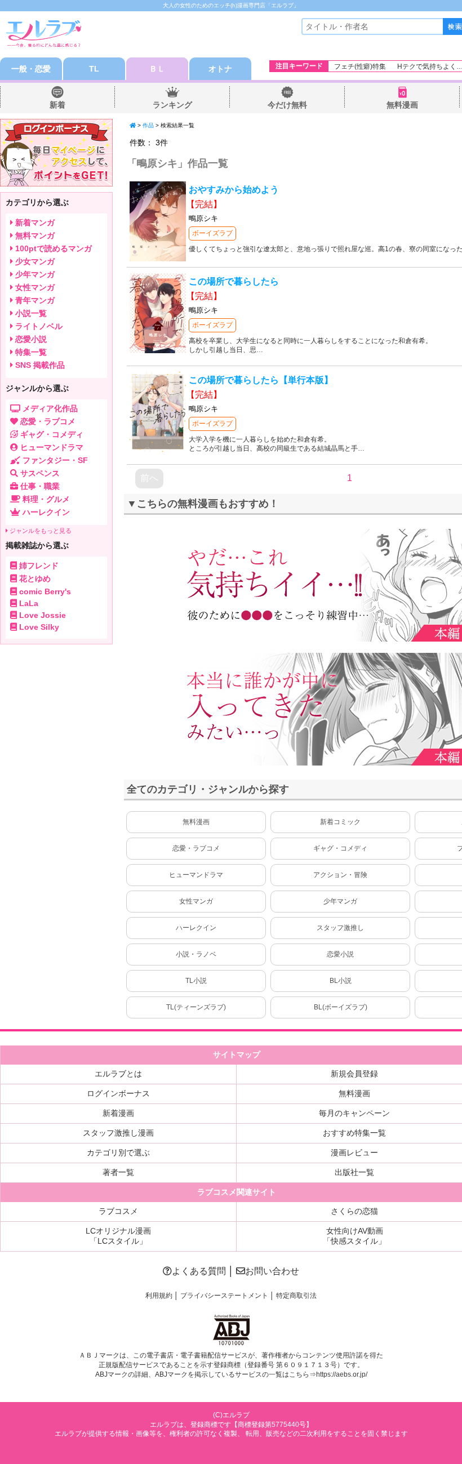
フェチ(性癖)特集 (360, 66)
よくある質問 (199, 1271)
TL (94, 68)
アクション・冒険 (340, 875)
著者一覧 (118, 1172)
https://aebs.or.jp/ (341, 1374)
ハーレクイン (196, 928)
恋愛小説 (340, 954)
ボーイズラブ (212, 233)
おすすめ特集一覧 (354, 1132)
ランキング (172, 104)
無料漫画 (402, 104)
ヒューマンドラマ (196, 875)
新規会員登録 (354, 1073)
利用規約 (158, 1296)
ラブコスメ (118, 1211)
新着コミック (340, 822)
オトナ (220, 68)
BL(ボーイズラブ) (340, 1007)
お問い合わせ (272, 1271)
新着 (57, 104)
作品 (148, 125)
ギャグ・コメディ (340, 848)
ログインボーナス (118, 1093)
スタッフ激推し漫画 (118, 1132)
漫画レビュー (354, 1152)
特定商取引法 (296, 1296)
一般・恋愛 (31, 68)
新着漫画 (118, 1113)
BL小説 (341, 981)
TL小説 (196, 981)
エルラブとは (118, 1073)
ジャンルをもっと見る (40, 530)
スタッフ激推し (340, 928)
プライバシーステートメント (224, 1296)
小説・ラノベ (196, 954)
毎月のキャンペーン (354, 1113)
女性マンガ (196, 901)
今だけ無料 (287, 104)
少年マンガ (340, 901)
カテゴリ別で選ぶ (118, 1152)
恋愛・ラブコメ (196, 848)
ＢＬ (157, 68)
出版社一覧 (354, 1172)
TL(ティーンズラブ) (196, 1007)
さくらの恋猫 (354, 1211)
